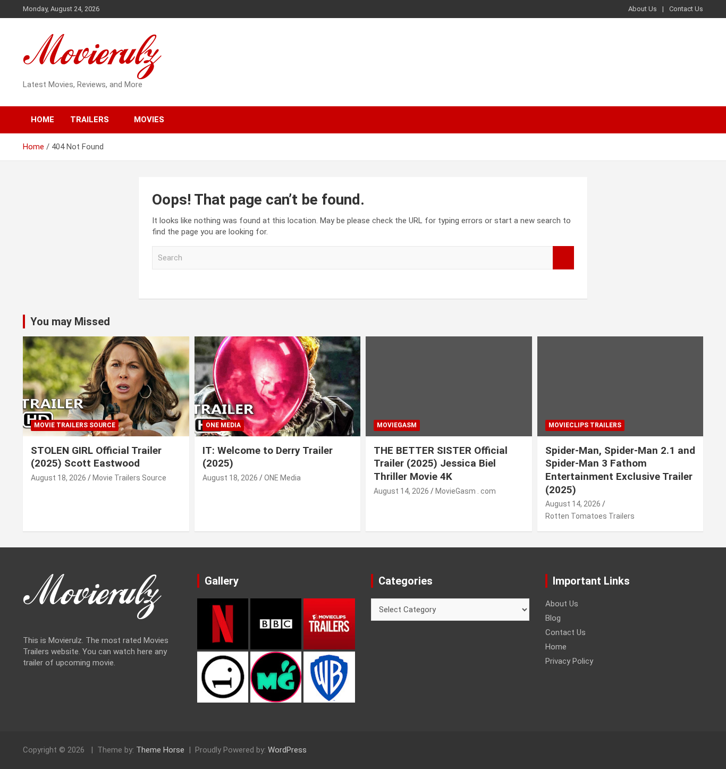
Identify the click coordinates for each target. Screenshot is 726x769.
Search (563, 258)
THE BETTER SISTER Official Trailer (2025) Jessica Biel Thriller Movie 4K (441, 463)
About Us (642, 9)
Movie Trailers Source (74, 425)
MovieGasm (397, 425)
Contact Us (686, 9)
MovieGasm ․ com (465, 491)
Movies (149, 119)
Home (42, 119)
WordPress (287, 750)
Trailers (89, 119)
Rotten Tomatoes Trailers (590, 516)
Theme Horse (160, 750)
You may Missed (70, 321)
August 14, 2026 (401, 491)
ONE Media (223, 425)
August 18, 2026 (58, 478)
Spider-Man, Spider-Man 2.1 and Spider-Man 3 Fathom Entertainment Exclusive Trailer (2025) (620, 470)
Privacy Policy (569, 661)
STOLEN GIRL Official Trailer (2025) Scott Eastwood (96, 457)
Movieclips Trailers (584, 425)
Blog (553, 618)
